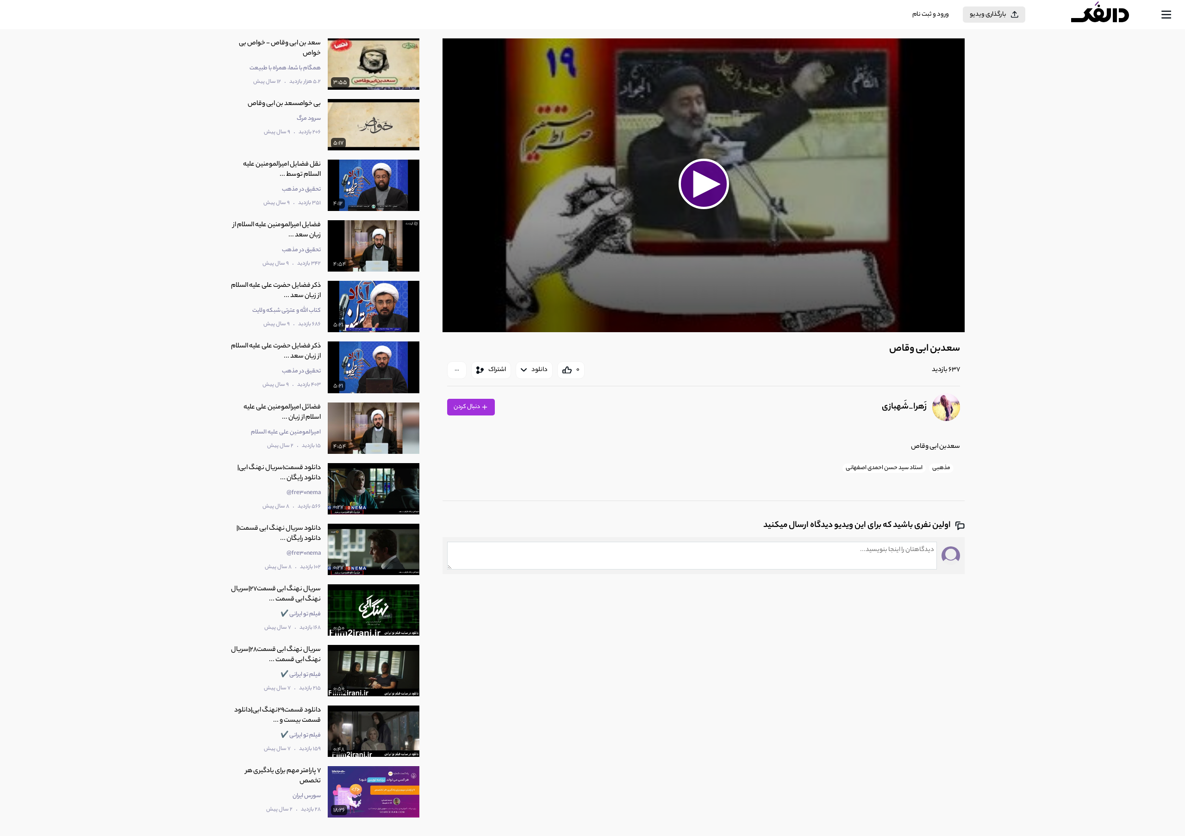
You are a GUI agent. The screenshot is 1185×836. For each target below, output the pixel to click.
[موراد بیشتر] (457, 370)
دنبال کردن (467, 407)
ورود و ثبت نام (930, 14)
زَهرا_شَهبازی (904, 407)
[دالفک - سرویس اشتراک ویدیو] (1108, 14)
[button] (703, 184)
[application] (704, 185)
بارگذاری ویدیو (988, 14)
